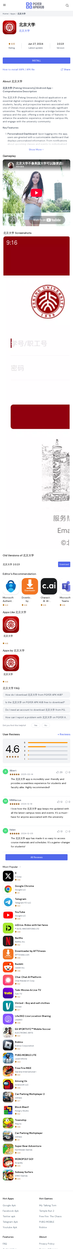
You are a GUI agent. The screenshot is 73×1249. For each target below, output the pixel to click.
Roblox (43, 1227)
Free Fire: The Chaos (50, 1216)
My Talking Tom (47, 1205)
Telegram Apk (10, 1221)
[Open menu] (4, 5)
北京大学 (24, 31)
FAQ (5, 1243)
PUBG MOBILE (46, 1221)
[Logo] (35, 5)
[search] (67, 5)
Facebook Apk (11, 1210)
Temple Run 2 (46, 1210)
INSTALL (36, 60)
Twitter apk (9, 1216)
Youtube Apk (10, 1227)
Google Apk (9, 1205)
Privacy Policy (46, 1243)
